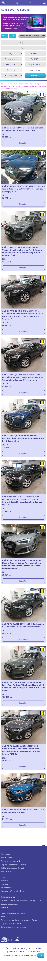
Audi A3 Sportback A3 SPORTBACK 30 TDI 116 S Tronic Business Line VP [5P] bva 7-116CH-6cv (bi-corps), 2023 (23, 189)
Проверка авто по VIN (10, 861)
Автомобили (6, 857)
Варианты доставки (9, 904)
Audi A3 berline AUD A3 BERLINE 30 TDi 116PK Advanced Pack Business (23, 811)
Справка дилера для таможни (13, 864)
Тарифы (4, 880)
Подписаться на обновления (32, 35)
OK (41, 955)
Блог (3, 916)
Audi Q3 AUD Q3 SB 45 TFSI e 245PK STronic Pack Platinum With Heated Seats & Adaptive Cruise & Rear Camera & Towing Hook (22, 377)
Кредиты (5, 907)
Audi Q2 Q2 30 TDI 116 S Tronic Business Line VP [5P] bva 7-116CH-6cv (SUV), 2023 (22, 129)
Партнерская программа (11, 923)
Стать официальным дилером (14, 927)
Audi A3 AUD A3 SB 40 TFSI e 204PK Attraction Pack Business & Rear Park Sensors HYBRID (23, 625)
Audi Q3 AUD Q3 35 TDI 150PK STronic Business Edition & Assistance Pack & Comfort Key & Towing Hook (23, 438)
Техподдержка (7, 888)
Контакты (5, 884)
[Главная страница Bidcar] (3, 2)
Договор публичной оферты (13, 891)
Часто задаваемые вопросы (13, 913)
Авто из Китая (7, 871)
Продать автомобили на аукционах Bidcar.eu (20, 920)
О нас (3, 877)
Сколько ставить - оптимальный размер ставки (21, 900)
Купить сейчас (34, 70)
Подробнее (23, 143)
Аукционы (5, 854)
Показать (35, 75)
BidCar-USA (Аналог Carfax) (12, 868)
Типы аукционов (8, 897)
